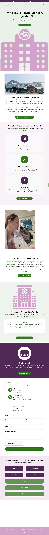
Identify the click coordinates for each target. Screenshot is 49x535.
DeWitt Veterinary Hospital (11, 19)
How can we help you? (10, 431)
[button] (4, 230)
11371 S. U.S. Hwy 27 (18, 390)
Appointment (24, 25)
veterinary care (11, 264)
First (6, 419)
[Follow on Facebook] (24, 533)
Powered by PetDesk (30, 530)
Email (6, 421)
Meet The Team (24, 275)
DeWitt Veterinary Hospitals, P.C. (15, 108)
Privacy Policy (40, 530)
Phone (6, 426)
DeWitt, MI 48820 (17, 392)
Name (6, 415)
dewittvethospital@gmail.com (24, 399)
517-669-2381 (17, 1)
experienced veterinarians (25, 261)
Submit (24, 449)
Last (26, 419)
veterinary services (22, 128)
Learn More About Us (24, 117)
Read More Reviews (24, 338)
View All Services (24, 199)
